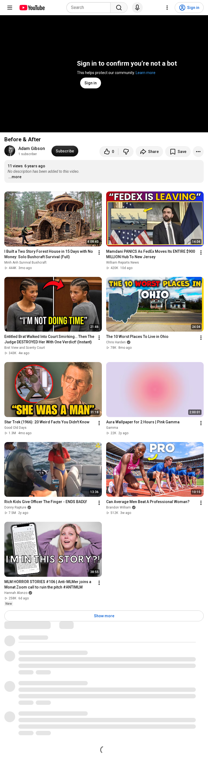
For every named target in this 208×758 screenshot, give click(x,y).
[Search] (119, 7)
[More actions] (198, 151)
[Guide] (9, 7)
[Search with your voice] (137, 7)
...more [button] (14, 177)
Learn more (145, 73)
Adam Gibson (31, 148)
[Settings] (167, 7)
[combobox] (90, 7)
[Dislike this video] (126, 151)
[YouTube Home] (31, 7)
